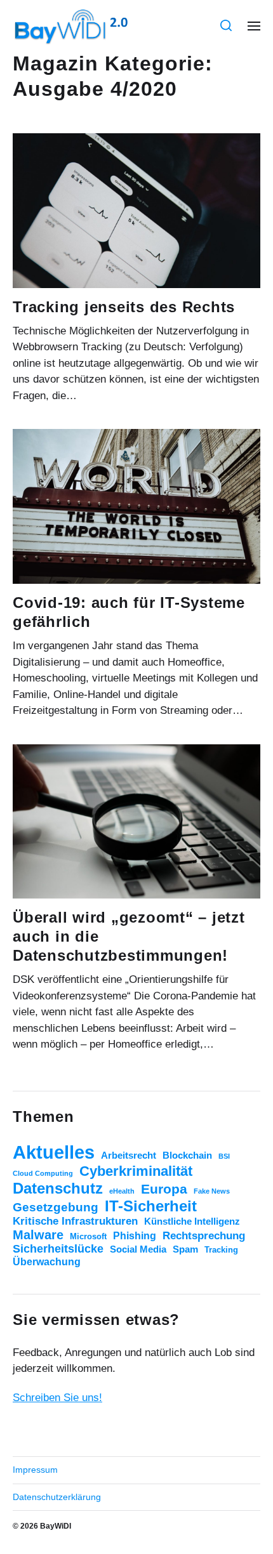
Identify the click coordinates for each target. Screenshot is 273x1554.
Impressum (35, 1470)
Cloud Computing (43, 1173)
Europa (164, 1189)
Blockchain (187, 1155)
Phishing (134, 1235)
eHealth (122, 1191)
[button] (226, 25)
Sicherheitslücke (58, 1248)
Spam (185, 1249)
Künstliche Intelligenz (192, 1221)
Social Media (138, 1249)
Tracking (221, 1249)
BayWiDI (55, 1526)
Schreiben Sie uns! (57, 1398)
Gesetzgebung (55, 1207)
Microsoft (88, 1236)
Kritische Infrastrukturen (75, 1221)
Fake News (212, 1191)
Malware (38, 1235)
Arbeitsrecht (128, 1155)
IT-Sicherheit (151, 1206)
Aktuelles (54, 1152)
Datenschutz (58, 1188)
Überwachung (47, 1261)
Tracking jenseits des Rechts (124, 306)
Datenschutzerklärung (57, 1497)
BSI (224, 1156)
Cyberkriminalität (135, 1171)
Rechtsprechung (204, 1236)
